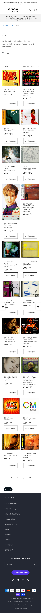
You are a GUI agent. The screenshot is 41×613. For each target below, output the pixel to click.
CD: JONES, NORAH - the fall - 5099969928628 (10, 168)
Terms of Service (11, 524)
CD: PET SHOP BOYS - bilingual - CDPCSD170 (30, 263)
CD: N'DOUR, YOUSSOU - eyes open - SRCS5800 (9, 302)
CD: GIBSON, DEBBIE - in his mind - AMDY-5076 (10, 225)
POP (7, 489)
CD (12, 25)
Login (7, 529)
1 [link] (5, 477)
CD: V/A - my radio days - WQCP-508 (10, 90)
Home (5, 25)
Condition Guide (11, 503)
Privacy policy (29, 601)
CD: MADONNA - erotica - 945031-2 (29, 301)
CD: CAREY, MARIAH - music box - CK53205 (11, 378)
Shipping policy (23, 605)
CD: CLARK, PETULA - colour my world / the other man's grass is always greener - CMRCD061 (30, 380)
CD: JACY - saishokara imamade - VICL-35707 (30, 168)
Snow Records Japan (19, 598)
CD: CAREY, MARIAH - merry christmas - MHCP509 (30, 130)
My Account (9, 534)
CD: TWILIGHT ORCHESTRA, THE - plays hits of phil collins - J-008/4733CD (29, 207)
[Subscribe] (33, 564)
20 (30, 477)
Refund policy (18, 601)
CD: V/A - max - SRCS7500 (9, 419)
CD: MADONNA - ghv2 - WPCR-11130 (10, 454)
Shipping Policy (10, 509)
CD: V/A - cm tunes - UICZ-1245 (30, 419)
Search (7, 539)
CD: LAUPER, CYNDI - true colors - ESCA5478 (30, 455)
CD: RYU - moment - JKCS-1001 (11, 129)
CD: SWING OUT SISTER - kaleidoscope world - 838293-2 (11, 263)
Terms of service (11, 605)
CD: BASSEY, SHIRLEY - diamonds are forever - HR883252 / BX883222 (30, 340)
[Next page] (35, 477)
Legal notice (33, 605)
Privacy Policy (10, 519)
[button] (4, 10)
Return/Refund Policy (13, 514)
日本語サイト (10, 550)
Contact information (21, 608)
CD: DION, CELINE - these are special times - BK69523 (10, 339)
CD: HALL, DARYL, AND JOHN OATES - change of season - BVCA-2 (29, 92)
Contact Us (9, 545)
